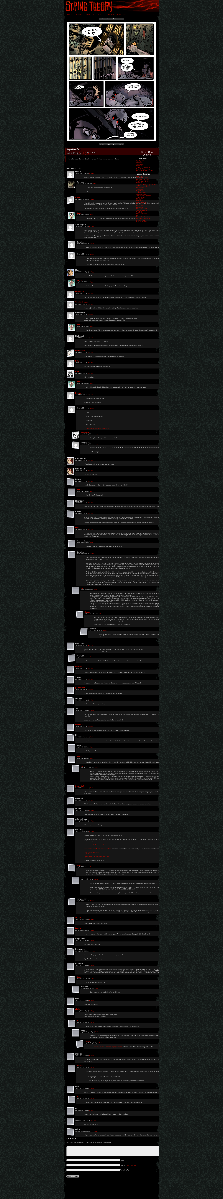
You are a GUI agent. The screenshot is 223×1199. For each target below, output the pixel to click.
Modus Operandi (141, 222)
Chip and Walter (141, 209)
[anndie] (70, 811)
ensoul (78, 918)
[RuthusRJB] (70, 461)
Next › (114, 19)
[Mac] (70, 273)
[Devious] (70, 727)
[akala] (70, 1011)
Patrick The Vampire (142, 217)
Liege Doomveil (141, 191)
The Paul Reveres (142, 178)
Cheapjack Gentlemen (143, 218)
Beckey (79, 213)
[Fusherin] (70, 395)
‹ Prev (108, 19)
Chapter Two (87, 154)
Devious (79, 725)
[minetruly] (71, 256)
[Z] (70, 1121)
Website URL (124, 1170)
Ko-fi (119, 15)
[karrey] (70, 931)
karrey (78, 928)
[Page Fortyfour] (111, 140)
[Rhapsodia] (70, 315)
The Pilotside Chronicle (143, 196)
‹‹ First (102, 19)
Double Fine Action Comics (144, 170)
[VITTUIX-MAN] (71, 902)
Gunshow (139, 166)
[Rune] (71, 748)
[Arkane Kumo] (70, 822)
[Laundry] (70, 966)
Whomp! (139, 162)
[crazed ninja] (76, 445)
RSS (124, 15)
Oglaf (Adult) (140, 161)
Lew (77, 361)
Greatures (139, 164)
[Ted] (70, 711)
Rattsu (78, 197)
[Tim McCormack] (70, 305)
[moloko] (70, 1056)
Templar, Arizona (141, 210)
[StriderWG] (76, 435)
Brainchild (139, 207)
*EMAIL (128, 1165)
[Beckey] (71, 216)
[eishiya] (70, 530)
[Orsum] (70, 174)
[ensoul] (70, 920)
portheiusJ (80, 688)
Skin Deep (139, 176)
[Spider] (70, 680)
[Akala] (76, 1033)
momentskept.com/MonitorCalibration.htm (97, 849)
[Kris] (70, 374)
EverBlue (139, 183)
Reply (92, 173)
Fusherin (79, 393)
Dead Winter (140, 187)
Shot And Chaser (141, 194)
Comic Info (70, 15)
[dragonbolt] (70, 941)
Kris (77, 371)
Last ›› (121, 19)
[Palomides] (70, 952)
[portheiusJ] (70, 690)
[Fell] (70, 1111)
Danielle (78, 667)
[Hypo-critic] (70, 646)
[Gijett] (70, 1132)
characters (90, 15)
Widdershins (140, 189)
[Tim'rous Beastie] (71, 543)
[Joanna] (70, 701)
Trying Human (140, 197)
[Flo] (70, 738)
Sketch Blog (110, 15)
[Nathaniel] (70, 338)
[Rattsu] (70, 200)
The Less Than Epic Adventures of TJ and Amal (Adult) (146, 185)
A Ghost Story (140, 220)
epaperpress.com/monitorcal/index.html (96, 857)
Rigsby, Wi (139, 199)
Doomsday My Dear (142, 179)
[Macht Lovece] (70, 503)
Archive (79, 15)
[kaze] (70, 1089)
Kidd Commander (142, 213)
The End (139, 212)
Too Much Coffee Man (143, 167)
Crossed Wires (141, 202)
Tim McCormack (82, 302)
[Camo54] (70, 801)
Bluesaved (80, 350)
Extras (99, 15)
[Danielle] (70, 669)
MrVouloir (79, 292)
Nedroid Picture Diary (143, 169)
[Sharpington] (70, 227)
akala (77, 1009)
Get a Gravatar (131, 1165)
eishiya (78, 527)
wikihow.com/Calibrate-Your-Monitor (95, 845)
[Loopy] (70, 482)
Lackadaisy (140, 205)
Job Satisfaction (141, 192)
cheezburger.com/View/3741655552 (97, 428)
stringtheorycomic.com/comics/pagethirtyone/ (108, 1047)
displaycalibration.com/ (91, 853)
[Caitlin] (70, 514)
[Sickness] (71, 184)
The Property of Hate (143, 181)
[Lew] (70, 363)
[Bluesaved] (70, 353)
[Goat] (70, 1001)
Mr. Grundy (82, 152)
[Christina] (71, 244)
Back (137, 215)
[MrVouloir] (70, 294)
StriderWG (85, 432)
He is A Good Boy (141, 204)
